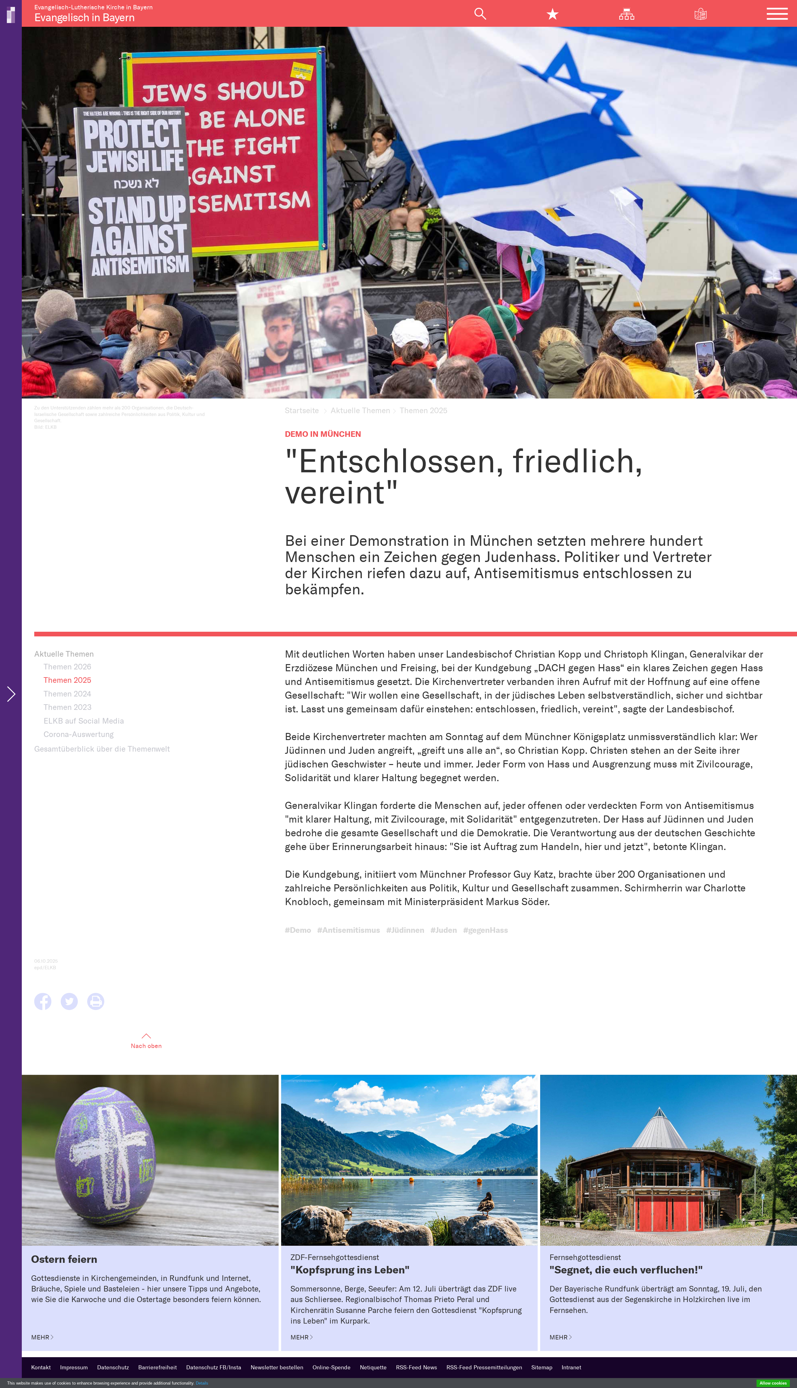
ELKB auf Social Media (84, 720)
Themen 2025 (67, 680)
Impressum (74, 1367)
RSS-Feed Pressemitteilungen (484, 1367)
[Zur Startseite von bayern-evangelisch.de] (11, 14)
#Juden (444, 930)
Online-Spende (332, 1367)
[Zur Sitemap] (631, 14)
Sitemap (541, 1367)
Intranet (571, 1367)
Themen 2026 (67, 666)
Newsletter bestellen (277, 1367)
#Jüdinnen (405, 930)
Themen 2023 (68, 707)
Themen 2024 (67, 693)
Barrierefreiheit (157, 1367)
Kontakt (41, 1367)
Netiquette (373, 1367)
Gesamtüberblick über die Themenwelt (102, 748)
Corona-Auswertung (79, 734)
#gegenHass (485, 930)
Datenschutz (113, 1367)
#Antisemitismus (348, 930)
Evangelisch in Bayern (84, 17)
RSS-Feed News (416, 1367)
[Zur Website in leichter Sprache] (705, 14)
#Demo (298, 930)
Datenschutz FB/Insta (213, 1367)
